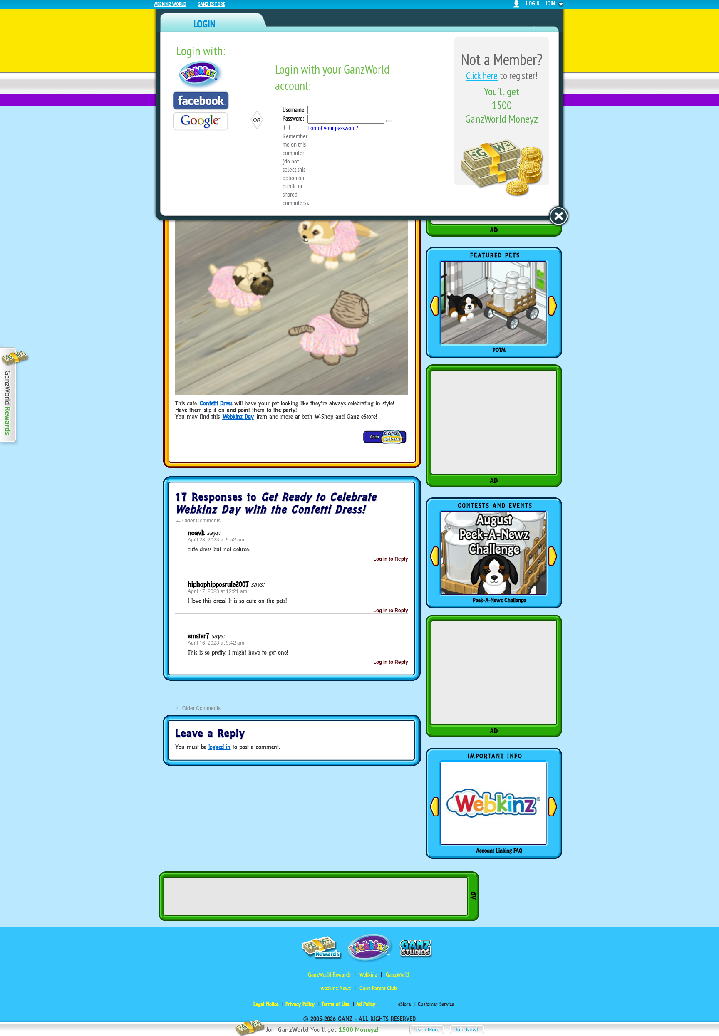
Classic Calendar (499, 600)
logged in (219, 746)
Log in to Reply (390, 558)
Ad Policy (365, 1004)
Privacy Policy (300, 1004)
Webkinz (368, 975)
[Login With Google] (200, 121)
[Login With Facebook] (200, 100)
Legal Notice (265, 1004)
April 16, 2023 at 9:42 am (216, 642)
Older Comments (198, 520)
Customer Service (436, 1004)
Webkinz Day (238, 416)
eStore (404, 1004)
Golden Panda (499, 349)
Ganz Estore (211, 4)
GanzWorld (397, 975)
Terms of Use (335, 1004)
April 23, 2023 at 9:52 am (216, 539)
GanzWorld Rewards (329, 975)
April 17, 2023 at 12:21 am (217, 590)
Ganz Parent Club (378, 988)
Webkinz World (170, 4)
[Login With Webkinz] (200, 75)
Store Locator (499, 850)
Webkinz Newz (335, 988)
